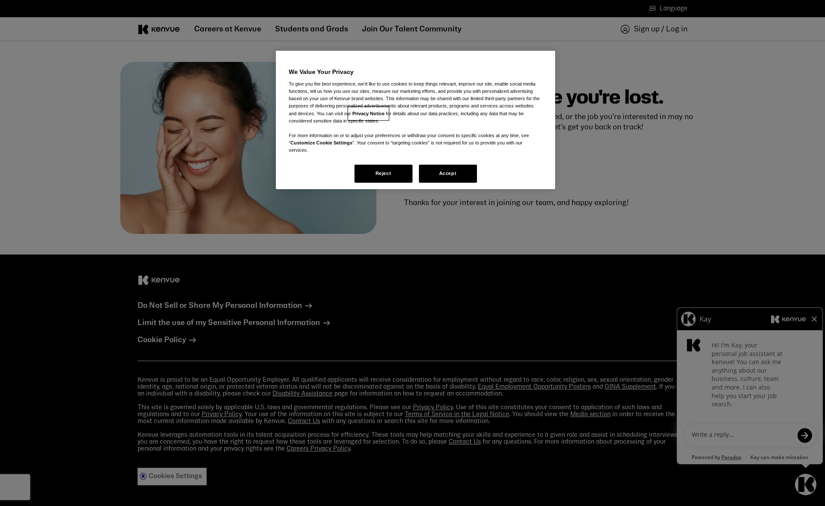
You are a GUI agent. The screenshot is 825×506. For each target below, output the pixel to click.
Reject (383, 173)
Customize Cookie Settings (321, 142)
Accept (447, 173)
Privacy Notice (368, 113)
